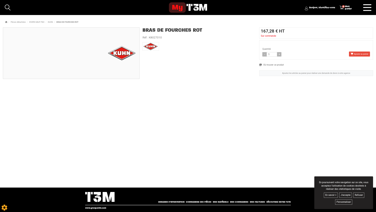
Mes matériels (221, 202)
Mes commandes (239, 202)
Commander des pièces (198, 202)
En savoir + (330, 195)
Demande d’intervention (171, 202)
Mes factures (257, 202)
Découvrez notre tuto (278, 202)
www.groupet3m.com (95, 208)
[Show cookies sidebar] (4, 208)
